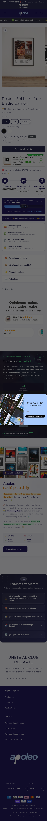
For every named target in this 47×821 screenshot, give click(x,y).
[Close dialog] (45, 395)
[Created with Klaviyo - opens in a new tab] (23, 426)
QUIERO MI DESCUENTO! (35, 416)
